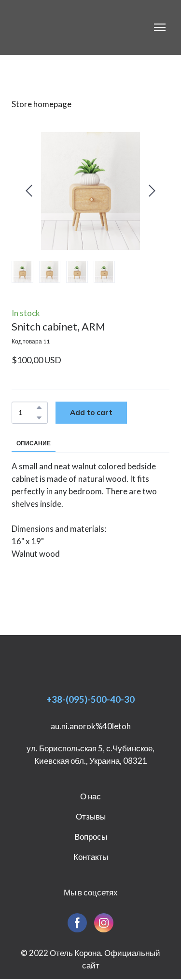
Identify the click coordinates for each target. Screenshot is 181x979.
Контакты (90, 857)
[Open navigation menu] (159, 27)
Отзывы (91, 816)
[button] (39, 407)
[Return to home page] (64, 27)
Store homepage (41, 104)
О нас (90, 796)
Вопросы (90, 837)
